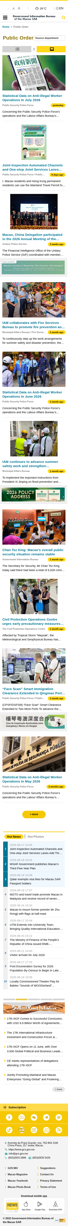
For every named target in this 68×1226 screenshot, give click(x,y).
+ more (58, 1089)
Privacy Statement (51, 1180)
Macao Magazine (18, 1174)
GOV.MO (13, 1168)
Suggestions (48, 1168)
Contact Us (47, 1174)
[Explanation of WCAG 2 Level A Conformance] (60, 1220)
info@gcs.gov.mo (18, 1153)
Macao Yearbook (18, 1180)
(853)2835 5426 (41, 1158)
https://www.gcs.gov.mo (22, 1149)
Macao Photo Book (19, 1187)
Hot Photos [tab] (36, 836)
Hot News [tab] (14, 836)
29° (43, 8)
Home (5, 27)
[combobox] (49, 38)
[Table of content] (4, 17)
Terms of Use (48, 1187)
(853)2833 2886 (17, 1158)
